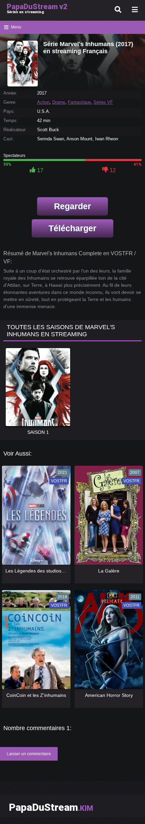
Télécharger (72, 228)
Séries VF (103, 102)
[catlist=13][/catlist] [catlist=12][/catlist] (35, 517)
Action (43, 102)
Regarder (72, 206)
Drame (58, 102)
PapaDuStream (51, 807)
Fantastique (79, 102)
